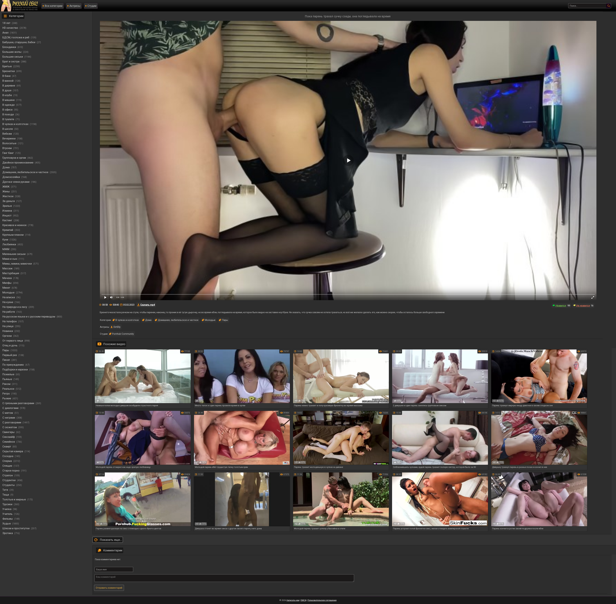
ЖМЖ (6, 186)
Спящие (7, 465)
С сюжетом (9, 427)
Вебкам (7, 133)
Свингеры (8, 432)
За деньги (8, 201)
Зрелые (7, 205)
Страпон (7, 475)
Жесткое (8, 196)
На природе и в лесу (15, 306)
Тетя (5, 489)
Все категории (53, 5)
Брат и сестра (11, 61)
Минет (6, 287)
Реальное (8, 388)
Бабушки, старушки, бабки (19, 42)
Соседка (8, 456)
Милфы (7, 282)
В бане (6, 75)
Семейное (9, 441)
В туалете (8, 119)
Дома (6, 167)
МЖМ (6, 249)
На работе (9, 311)
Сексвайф (8, 436)
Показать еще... (111, 540)
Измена (7, 210)
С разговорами (12, 422)
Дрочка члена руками (16, 181)
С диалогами (10, 408)
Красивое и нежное (14, 225)
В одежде (8, 104)
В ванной (8, 80)
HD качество (10, 27)
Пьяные (7, 379)
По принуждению (13, 364)
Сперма (7, 461)
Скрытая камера (13, 451)
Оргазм (7, 335)
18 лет (6, 23)
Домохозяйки (11, 177)
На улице (8, 326)
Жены (6, 191)
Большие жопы (12, 51)
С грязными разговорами (18, 403)
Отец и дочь (10, 345)
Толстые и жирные (14, 499)
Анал (5, 32)
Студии (91, 5)
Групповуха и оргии (14, 157)
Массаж (7, 268)
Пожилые (8, 374)
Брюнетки (8, 71)
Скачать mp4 (147, 304)
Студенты (8, 485)
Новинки (8, 331)
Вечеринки (9, 138)
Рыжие (7, 398)
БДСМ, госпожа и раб (16, 37)
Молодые (8, 292)
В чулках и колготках (15, 124)
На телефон (9, 321)
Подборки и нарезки (15, 369)
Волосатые (9, 143)
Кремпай (8, 229)
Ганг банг (8, 152)
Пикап (6, 359)
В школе (7, 128)
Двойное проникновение (18, 162)
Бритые (7, 66)
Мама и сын (10, 258)
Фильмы (7, 518)
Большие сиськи (13, 56)
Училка (7, 509)
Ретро (6, 393)
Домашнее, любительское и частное (25, 172)
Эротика (7, 533)
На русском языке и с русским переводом (29, 316)
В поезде (8, 114)
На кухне (8, 302)
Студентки (9, 480)
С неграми (9, 417)
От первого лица (13, 340)
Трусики (7, 504)
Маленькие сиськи (14, 254)
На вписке (9, 297)
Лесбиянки (9, 244)
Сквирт (7, 446)
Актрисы (74, 5)
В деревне (9, 85)
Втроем (7, 148)
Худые (6, 523)
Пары (6, 350)
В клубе (7, 95)
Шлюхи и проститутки (16, 528)
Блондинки (9, 47)
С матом (8, 412)
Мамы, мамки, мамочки (17, 263)
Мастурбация (11, 273)
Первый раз (10, 355)
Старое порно (11, 470)
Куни (5, 239)
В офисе (7, 109)
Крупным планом (13, 234)
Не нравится (583, 305)
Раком (6, 384)
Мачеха (7, 278)
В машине (8, 100)
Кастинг (7, 220)
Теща (6, 494)
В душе (7, 90)
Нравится (560, 305)
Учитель (7, 513)
